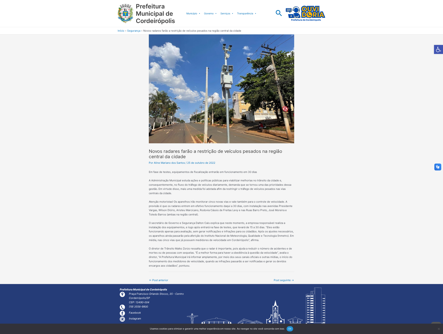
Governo (209, 13)
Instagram (135, 318)
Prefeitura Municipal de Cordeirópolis (155, 13)
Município (191, 13)
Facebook (135, 312)
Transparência (245, 13)
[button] (438, 49)
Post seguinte (284, 280)
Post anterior (158, 280)
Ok (289, 328)
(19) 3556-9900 (138, 306)
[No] (438, 329)
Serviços (225, 13)
